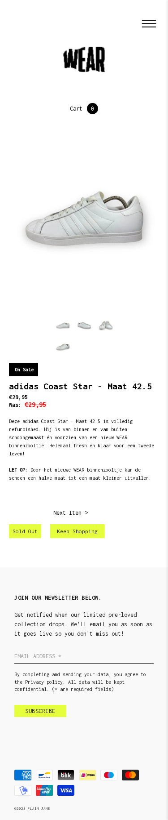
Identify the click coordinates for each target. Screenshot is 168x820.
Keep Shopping (77, 531)
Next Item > (70, 512)
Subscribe (40, 711)
